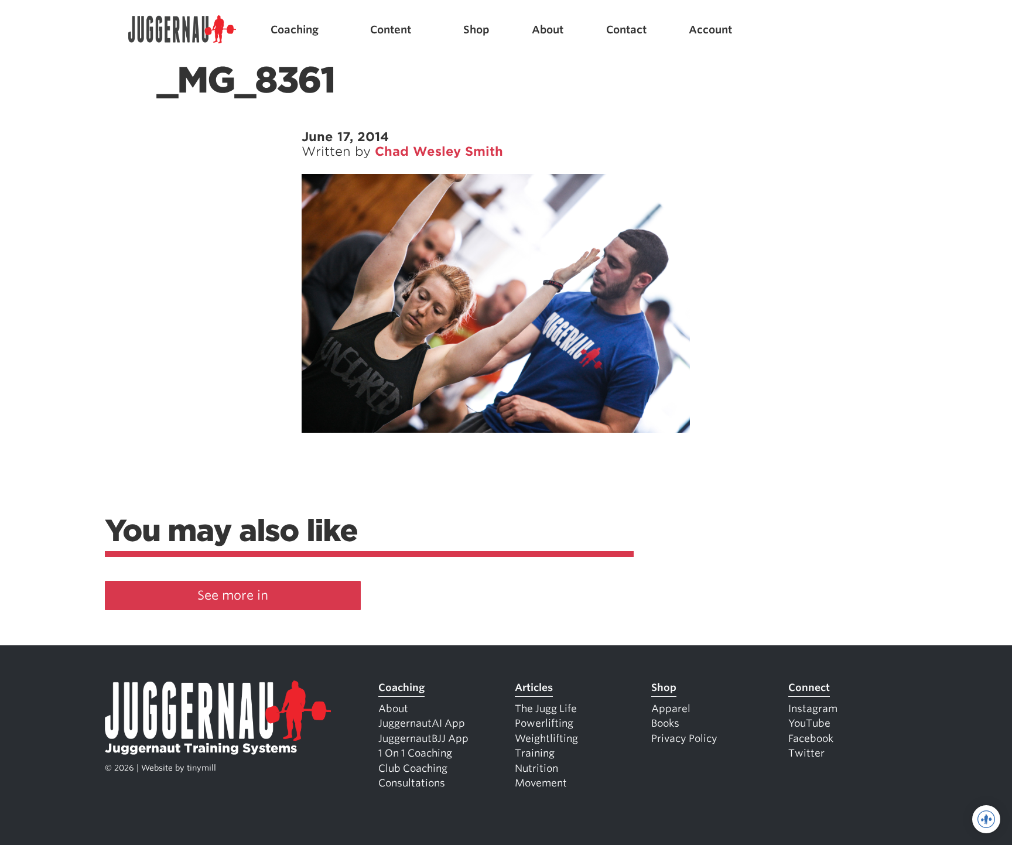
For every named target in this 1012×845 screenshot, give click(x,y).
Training (535, 753)
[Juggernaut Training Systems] (182, 30)
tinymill (201, 767)
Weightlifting (546, 738)
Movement (541, 783)
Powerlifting (544, 723)
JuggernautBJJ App (423, 738)
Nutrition (536, 768)
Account (710, 29)
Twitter (806, 753)
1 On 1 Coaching (415, 753)
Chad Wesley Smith (439, 151)
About (547, 29)
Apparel (670, 708)
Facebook (810, 738)
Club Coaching (412, 768)
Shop (476, 29)
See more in (232, 595)
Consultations (411, 783)
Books (665, 723)
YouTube (809, 723)
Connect (809, 687)
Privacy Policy (684, 738)
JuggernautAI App (421, 723)
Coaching (295, 29)
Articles (534, 687)
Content (390, 29)
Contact (626, 29)
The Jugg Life (546, 708)
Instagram (812, 708)
